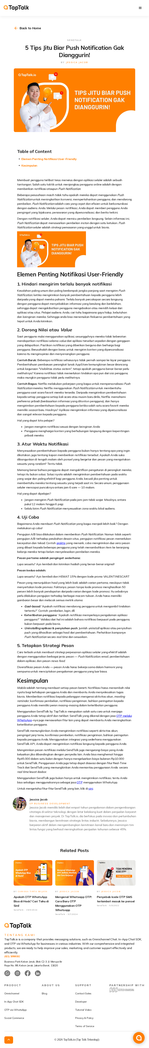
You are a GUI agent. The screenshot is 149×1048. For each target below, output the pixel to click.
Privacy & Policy (84, 1018)
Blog (44, 993)
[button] (140, 8)
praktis (61, 543)
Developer (81, 1001)
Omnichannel (11, 993)
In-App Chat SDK (14, 1001)
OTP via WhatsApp (15, 1009)
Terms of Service (84, 1026)
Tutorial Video (83, 1009)
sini (90, 788)
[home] (16, 8)
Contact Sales (83, 993)
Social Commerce (14, 1018)
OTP (79, 782)
